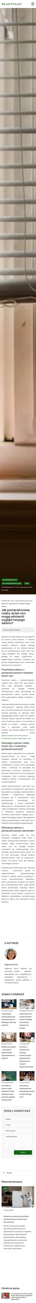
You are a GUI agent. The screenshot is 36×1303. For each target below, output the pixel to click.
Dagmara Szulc (10, 580)
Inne (27, 583)
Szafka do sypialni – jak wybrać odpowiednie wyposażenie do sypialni (9, 1052)
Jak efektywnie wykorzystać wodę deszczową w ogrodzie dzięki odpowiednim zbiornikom (21, 1296)
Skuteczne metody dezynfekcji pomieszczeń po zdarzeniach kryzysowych (16, 1219)
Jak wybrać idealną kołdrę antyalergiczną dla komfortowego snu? (27, 1091)
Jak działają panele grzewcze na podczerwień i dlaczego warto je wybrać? (9, 1019)
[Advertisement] (18, 920)
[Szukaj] (4, 1172)
